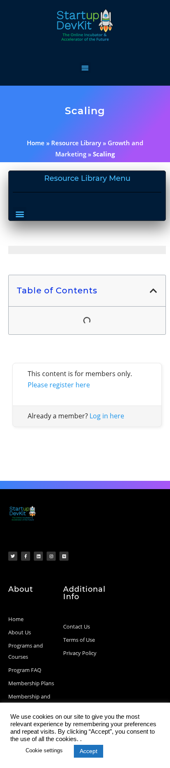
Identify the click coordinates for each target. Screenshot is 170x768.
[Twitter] (12, 556)
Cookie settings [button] (44, 750)
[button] (85, 67)
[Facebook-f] (25, 556)
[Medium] (63, 556)
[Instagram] (51, 556)
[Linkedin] (38, 556)
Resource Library (76, 143)
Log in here (107, 415)
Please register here (59, 384)
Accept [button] (88, 751)
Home (36, 143)
